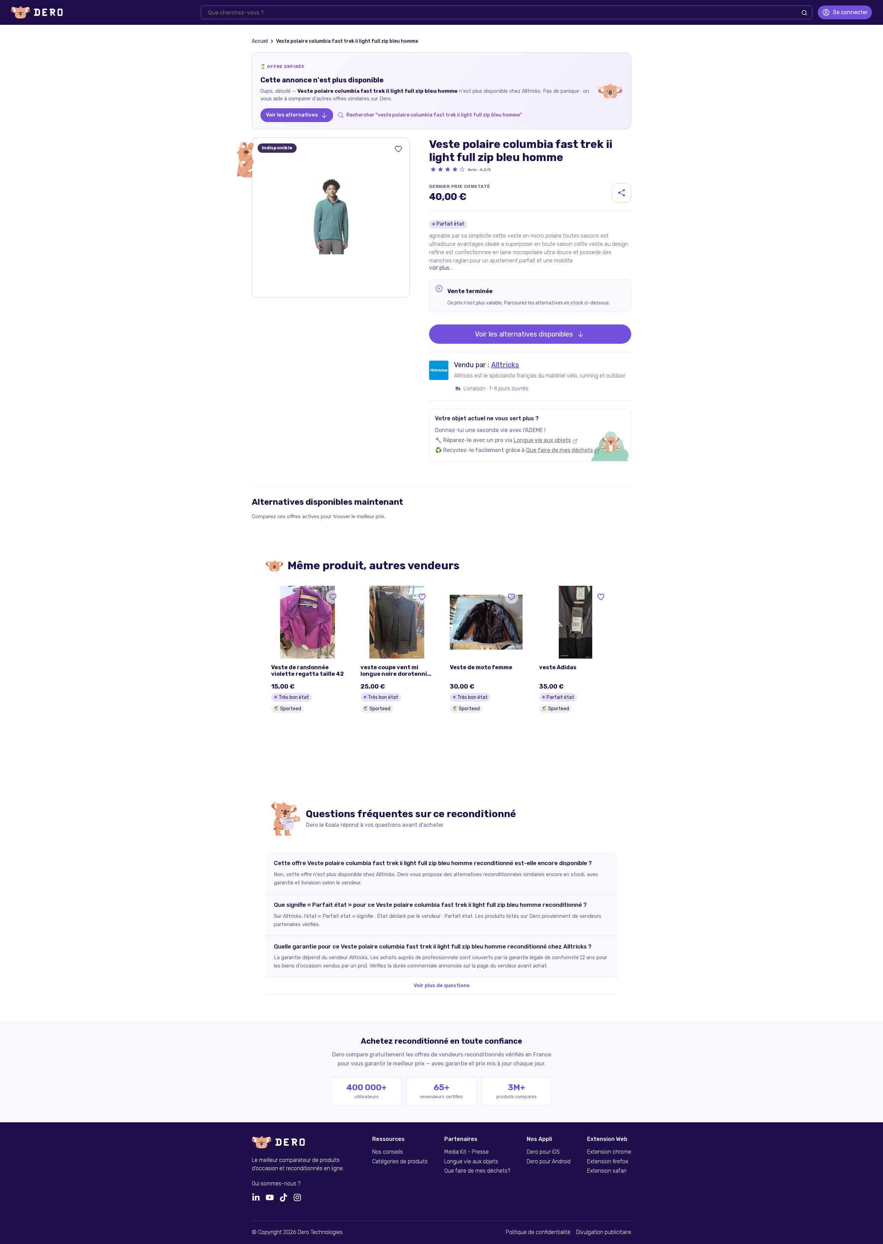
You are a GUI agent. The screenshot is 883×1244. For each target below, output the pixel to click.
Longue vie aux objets (542, 440)
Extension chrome (609, 1152)
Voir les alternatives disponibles (524, 334)
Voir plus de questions (442, 985)
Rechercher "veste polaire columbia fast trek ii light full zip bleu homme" (434, 115)
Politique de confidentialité (538, 1232)
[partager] (621, 192)
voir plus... (441, 267)
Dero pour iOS (543, 1152)
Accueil (260, 41)
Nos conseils (387, 1152)
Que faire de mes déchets (559, 450)
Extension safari (606, 1171)
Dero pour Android (549, 1161)
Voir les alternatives (292, 115)
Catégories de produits (400, 1161)
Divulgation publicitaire (603, 1232)
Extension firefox (607, 1161)
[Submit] (804, 13)
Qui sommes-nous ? (276, 1184)
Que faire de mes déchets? (477, 1171)
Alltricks (505, 365)
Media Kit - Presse (466, 1152)
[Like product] (398, 149)
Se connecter (850, 12)
